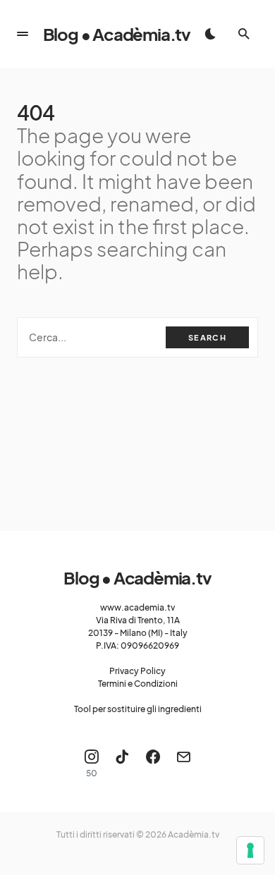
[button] (22, 33)
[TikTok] (122, 763)
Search (207, 337)
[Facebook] (153, 763)
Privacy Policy (137, 671)
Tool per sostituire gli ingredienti (138, 709)
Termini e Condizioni (138, 683)
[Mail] (183, 763)
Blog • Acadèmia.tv (116, 33)
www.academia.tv (137, 607)
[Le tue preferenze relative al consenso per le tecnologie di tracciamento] (250, 850)
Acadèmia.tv (193, 834)
